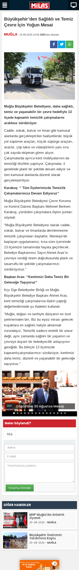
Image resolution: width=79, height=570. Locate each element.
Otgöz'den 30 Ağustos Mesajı (40, 406)
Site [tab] (10, 434)
